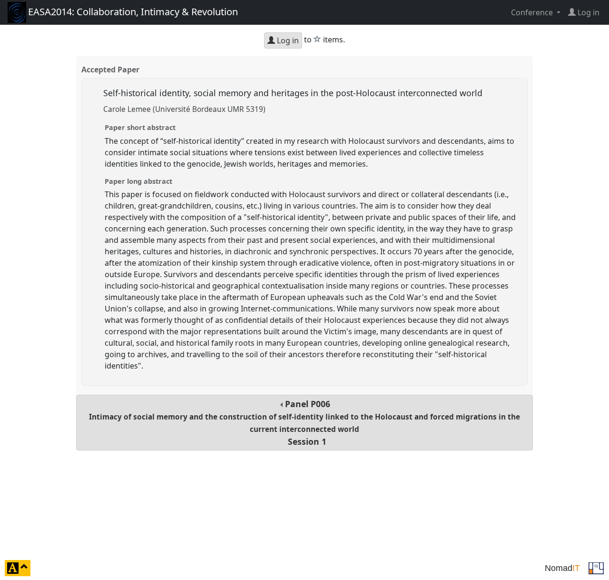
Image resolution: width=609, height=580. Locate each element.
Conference (533, 12)
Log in (287, 40)
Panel (304, 422)
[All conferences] (596, 567)
